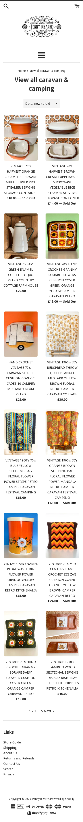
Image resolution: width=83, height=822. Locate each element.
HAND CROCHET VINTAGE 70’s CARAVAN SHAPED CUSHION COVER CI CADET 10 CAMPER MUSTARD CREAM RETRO (21, 378)
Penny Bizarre (40, 798)
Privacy (8, 774)
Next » (49, 711)
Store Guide (12, 742)
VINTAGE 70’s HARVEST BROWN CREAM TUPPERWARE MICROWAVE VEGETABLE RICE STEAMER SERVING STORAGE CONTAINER (62, 182)
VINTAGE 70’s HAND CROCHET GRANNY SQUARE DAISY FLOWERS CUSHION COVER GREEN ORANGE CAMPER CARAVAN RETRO (21, 678)
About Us (10, 753)
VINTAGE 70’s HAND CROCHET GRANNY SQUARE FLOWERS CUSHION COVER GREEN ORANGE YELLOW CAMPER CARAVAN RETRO (62, 280)
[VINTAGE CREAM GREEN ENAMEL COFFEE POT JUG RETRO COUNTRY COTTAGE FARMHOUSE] (20, 236)
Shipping (10, 748)
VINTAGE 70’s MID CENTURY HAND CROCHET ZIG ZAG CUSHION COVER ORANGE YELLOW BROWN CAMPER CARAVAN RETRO (62, 580)
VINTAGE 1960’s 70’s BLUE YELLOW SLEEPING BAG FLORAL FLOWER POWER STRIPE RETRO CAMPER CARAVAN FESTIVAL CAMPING (21, 476)
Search (8, 769)
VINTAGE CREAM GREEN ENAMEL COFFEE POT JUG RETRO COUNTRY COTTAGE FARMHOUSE (21, 275)
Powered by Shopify (62, 798)
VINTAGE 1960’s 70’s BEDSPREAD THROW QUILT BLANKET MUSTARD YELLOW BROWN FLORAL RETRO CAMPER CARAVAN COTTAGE (62, 378)
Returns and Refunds (18, 758)
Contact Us (11, 764)
